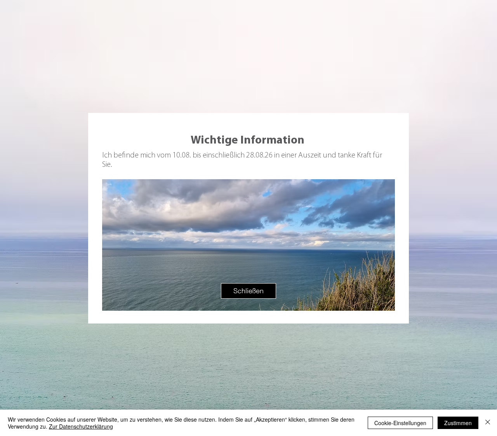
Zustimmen (458, 423)
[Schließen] (487, 423)
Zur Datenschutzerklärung (81, 426)
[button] (248, 291)
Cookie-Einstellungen (400, 423)
